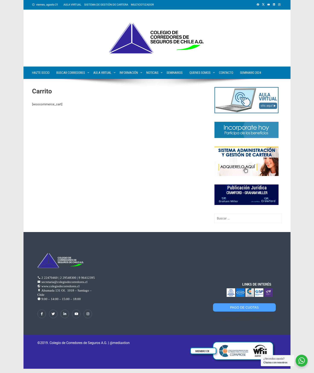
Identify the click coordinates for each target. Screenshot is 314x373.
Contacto (226, 73)
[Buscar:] (248, 218)
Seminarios (175, 73)
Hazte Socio (41, 73)
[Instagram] (88, 314)
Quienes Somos (200, 73)
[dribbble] (76, 314)
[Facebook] (41, 314)
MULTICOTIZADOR (142, 4)
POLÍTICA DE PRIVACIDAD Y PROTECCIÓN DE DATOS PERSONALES (246, 317)
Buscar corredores (70, 73)
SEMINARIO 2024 (250, 73)
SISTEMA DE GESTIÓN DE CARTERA (106, 4)
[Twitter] (53, 314)
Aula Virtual (102, 73)
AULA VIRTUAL (72, 4)
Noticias (152, 73)
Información (129, 73)
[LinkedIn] (64, 314)
